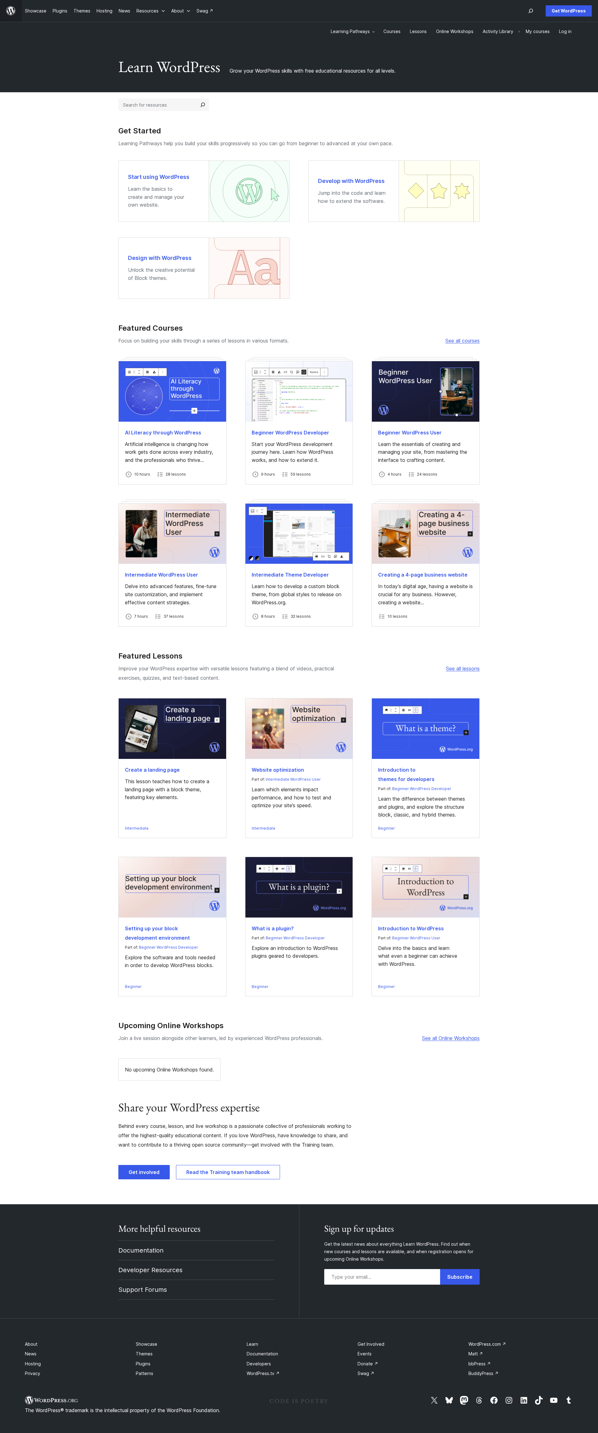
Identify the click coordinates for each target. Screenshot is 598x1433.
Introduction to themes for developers (406, 774)
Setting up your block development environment (157, 933)
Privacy (32, 1373)
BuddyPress (483, 1373)
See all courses (462, 341)
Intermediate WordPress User (161, 575)
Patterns (144, 1373)
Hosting (33, 1363)
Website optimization (278, 770)
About (31, 1344)
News (30, 1353)
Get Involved (371, 1344)
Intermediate (137, 828)
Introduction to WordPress (411, 928)
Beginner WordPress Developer (290, 432)
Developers (259, 1363)
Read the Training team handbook (228, 1172)
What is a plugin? (273, 928)
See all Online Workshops (451, 1038)
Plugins (143, 1363)
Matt (475, 1353)
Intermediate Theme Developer (290, 575)
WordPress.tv (263, 1373)
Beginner (386, 828)
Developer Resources (150, 1270)
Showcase (146, 1344)
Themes (144, 1353)
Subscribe (459, 1277)
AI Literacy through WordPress (163, 432)
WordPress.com (487, 1344)
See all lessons (463, 668)
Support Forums (142, 1289)
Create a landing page (152, 770)
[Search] (203, 104)
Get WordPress (569, 10)
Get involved (144, 1172)
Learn (252, 1344)
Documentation (141, 1250)
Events (365, 1353)
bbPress (479, 1363)
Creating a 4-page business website (422, 575)
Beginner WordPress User (410, 432)
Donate (368, 1363)
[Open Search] (530, 11)
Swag (366, 1373)
